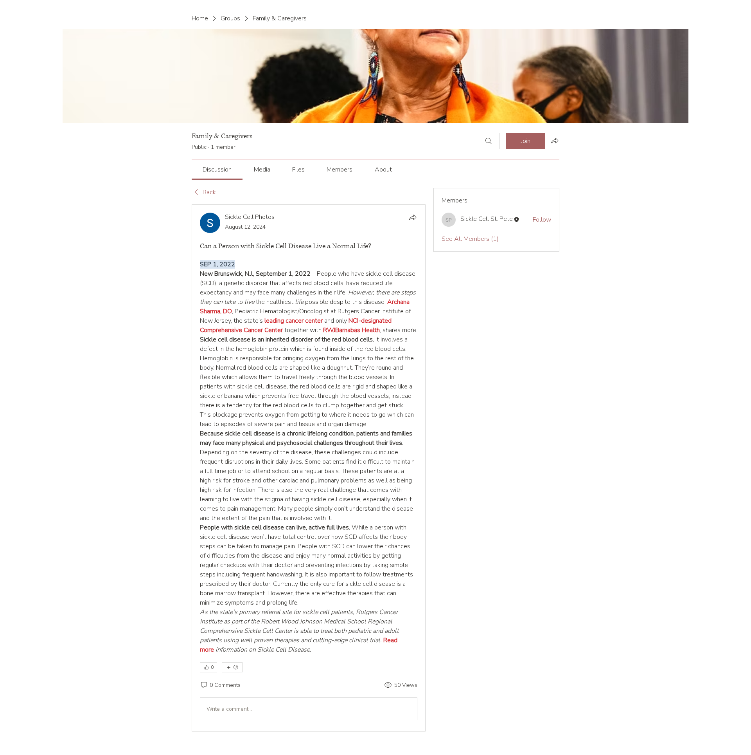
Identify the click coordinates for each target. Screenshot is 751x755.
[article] (309, 468)
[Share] (412, 217)
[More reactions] (232, 667)
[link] (217, 169)
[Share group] (554, 140)
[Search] (488, 141)
